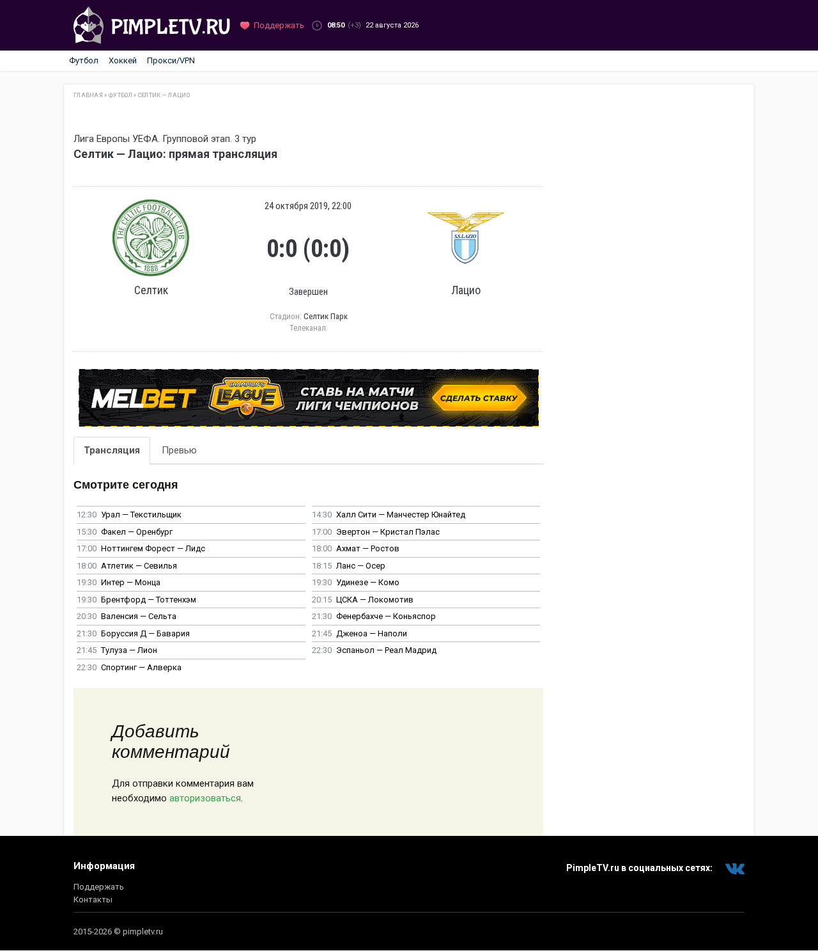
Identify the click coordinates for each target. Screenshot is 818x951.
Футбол (83, 60)
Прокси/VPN (171, 60)
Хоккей (123, 60)
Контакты (92, 899)
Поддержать (98, 887)
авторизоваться (205, 798)
